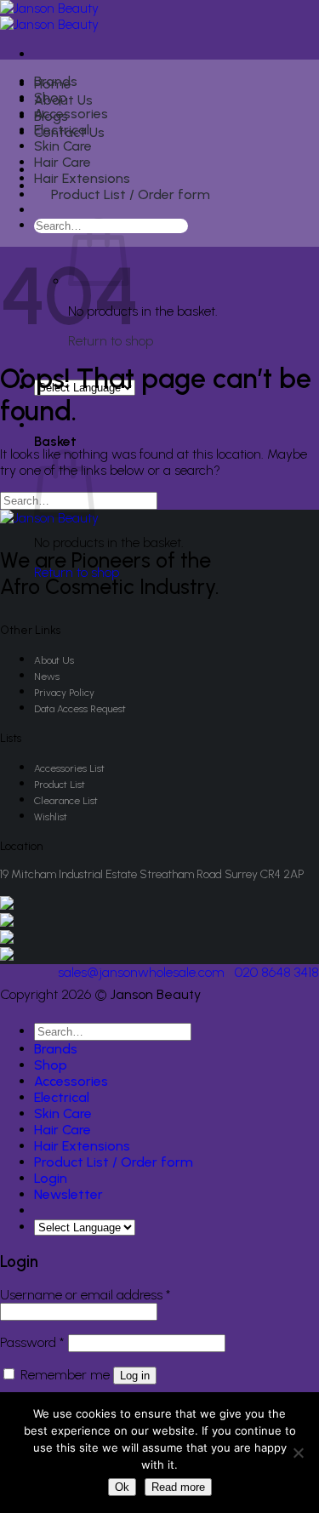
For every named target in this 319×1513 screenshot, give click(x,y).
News (47, 676)
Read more (178, 1487)
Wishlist (50, 817)
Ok (122, 1487)
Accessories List (69, 768)
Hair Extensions (82, 178)
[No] (297, 1452)
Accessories (71, 114)
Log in (135, 1375)
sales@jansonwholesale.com (141, 972)
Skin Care (63, 146)
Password (32, 1342)
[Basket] (44, 212)
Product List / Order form (130, 194)
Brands (55, 81)
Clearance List (66, 801)
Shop (50, 97)
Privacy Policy (64, 693)
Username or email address (85, 1295)
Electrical (61, 130)
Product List (59, 785)
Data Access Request (80, 709)
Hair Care (62, 162)
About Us (54, 660)
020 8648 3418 (277, 972)
